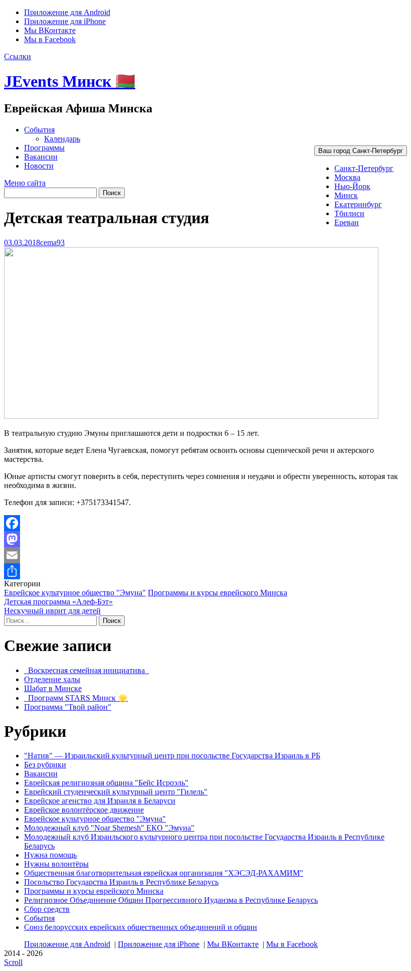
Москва (347, 177)
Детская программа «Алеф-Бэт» (58, 601)
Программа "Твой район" (67, 707)
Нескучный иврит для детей (52, 610)
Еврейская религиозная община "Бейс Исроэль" (106, 782)
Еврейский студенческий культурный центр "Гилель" (116, 791)
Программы (44, 147)
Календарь (62, 138)
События (39, 129)
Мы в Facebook (50, 39)
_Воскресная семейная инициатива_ (86, 670)
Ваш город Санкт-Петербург (360, 150)
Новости (39, 165)
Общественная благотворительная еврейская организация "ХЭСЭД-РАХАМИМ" (163, 873)
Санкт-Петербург (363, 168)
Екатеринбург (358, 204)
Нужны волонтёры (56, 864)
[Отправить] (205, 571)
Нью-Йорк (352, 186)
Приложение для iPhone (65, 21)
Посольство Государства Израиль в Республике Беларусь (121, 882)
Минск (346, 195)
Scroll (13, 962)
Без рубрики (45, 764)
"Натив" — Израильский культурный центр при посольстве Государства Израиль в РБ (172, 755)
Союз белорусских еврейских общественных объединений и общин (140, 927)
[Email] (205, 555)
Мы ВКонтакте (50, 30)
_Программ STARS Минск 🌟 (76, 698)
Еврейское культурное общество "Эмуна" (75, 592)
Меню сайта (25, 183)
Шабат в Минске (53, 688)
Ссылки (17, 56)
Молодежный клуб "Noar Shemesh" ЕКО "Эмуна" (109, 828)
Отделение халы (52, 679)
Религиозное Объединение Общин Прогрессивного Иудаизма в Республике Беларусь (171, 900)
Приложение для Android (67, 12)
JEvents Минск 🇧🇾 (69, 81)
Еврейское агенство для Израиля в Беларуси (99, 800)
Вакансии (41, 156)
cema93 (52, 242)
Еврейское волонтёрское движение (84, 809)
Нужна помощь (50, 855)
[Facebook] (205, 523)
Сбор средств (47, 909)
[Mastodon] (205, 539)
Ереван (346, 222)
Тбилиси (349, 213)
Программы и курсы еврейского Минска (217, 592)
